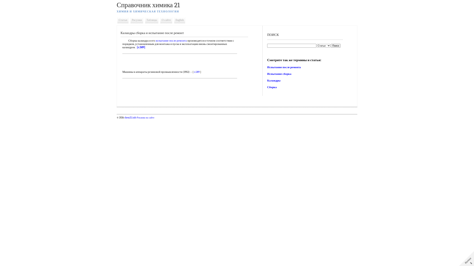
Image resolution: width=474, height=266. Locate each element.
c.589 (197, 72)
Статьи (123, 20)
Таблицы (151, 20)
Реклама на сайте (145, 117)
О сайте (166, 20)
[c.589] (141, 47)
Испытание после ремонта (284, 67)
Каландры (274, 80)
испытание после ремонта (171, 40)
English (180, 20)
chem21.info (130, 117)
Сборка (272, 87)
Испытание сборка (279, 74)
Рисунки (137, 20)
